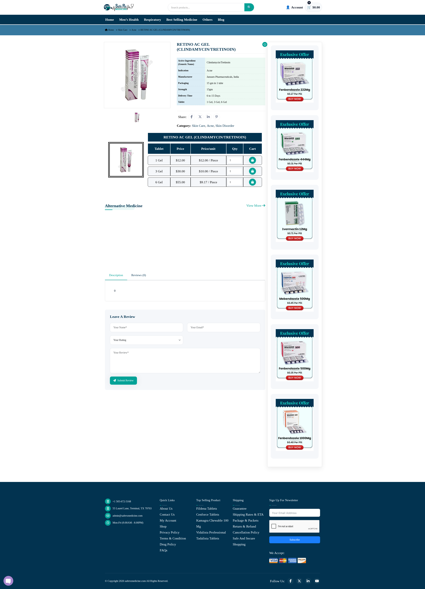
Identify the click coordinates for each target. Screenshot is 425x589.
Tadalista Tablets (207, 538)
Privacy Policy (169, 532)
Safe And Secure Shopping (244, 541)
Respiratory (152, 19)
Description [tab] (116, 275)
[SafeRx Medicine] (119, 7)
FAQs (163, 550)
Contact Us (167, 514)
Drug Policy (168, 544)
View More (254, 205)
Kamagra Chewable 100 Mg (212, 523)
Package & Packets (245, 520)
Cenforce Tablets (207, 514)
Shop (163, 526)
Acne (133, 30)
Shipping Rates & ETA (248, 514)
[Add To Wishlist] (264, 44)
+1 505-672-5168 (122, 501)
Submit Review (125, 380)
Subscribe (295, 539)
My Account (168, 520)
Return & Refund (244, 526)
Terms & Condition (173, 538)
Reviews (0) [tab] (138, 275)
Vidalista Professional (211, 532)
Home (109, 19)
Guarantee (240, 508)
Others (207, 19)
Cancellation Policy (246, 532)
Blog (221, 19)
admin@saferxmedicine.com (127, 515)
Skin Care (122, 30)
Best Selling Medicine (181, 19)
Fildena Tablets (206, 508)
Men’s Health (129, 19)
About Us (166, 508)
